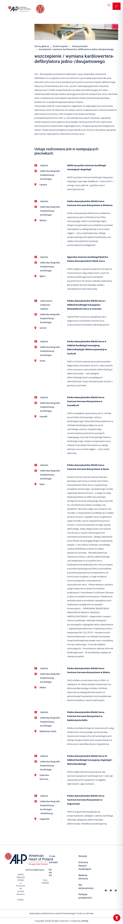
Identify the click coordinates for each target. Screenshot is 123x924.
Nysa (42, 484)
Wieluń (43, 220)
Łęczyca (43, 184)
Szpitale (44, 165)
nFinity (84, 920)
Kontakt (53, 862)
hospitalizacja (47, 174)
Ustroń (43, 327)
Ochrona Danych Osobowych (84, 865)
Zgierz (42, 276)
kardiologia (46, 178)
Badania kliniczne (83, 877)
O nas (52, 856)
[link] (117, 6)
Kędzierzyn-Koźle (48, 731)
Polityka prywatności (85, 896)
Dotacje (82, 856)
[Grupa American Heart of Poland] (22, 8)
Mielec (43, 687)
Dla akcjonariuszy (86, 886)
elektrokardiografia (50, 171)
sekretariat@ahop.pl (34, 869)
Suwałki (43, 416)
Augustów (44, 818)
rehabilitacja (46, 813)
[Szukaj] (110, 6)
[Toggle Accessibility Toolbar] (117, 918)
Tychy (42, 360)
